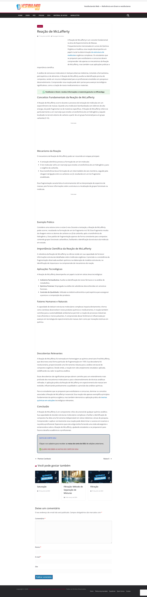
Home (20, 15)
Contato (128, 591)
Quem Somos (120, 591)
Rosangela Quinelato (58, 36)
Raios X (106, 459)
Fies (34, 15)
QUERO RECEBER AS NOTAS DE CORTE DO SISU (60, 449)
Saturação (41, 486)
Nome (38, 547)
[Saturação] (47, 472)
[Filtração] (100, 472)
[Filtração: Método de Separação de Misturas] (73, 472)
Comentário (40, 518)
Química (40, 26)
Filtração (94, 486)
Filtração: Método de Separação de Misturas (73, 489)
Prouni (41, 15)
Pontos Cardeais (44, 459)
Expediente (112, 591)
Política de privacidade (101, 591)
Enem (28, 15)
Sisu (48, 15)
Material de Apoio (60, 15)
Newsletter (74, 15)
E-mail (38, 557)
